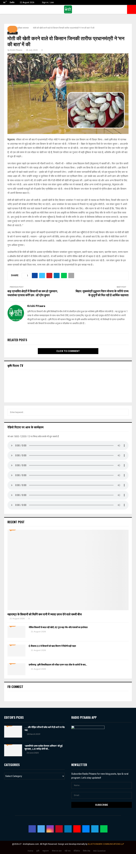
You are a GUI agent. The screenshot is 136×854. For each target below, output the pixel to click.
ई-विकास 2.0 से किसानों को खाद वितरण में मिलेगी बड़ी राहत (52, 646)
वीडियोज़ (77, 851)
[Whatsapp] (103, 829)
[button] (12, 29)
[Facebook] (32, 829)
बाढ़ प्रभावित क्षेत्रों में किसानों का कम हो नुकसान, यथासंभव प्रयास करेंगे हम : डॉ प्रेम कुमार (32, 293)
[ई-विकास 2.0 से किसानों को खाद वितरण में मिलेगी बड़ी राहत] (16, 651)
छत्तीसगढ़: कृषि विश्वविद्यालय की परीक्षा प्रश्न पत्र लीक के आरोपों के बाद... (58, 664)
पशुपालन (45, 851)
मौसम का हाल (57, 851)
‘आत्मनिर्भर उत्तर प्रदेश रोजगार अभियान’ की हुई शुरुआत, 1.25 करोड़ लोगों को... (44, 747)
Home (30, 851)
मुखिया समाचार (12, 33)
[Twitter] (41, 829)
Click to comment (68, 351)
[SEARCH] (125, 412)
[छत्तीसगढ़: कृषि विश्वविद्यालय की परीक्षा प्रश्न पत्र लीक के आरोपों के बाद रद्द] (16, 669)
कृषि (37, 851)
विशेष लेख (86, 851)
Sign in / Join (47, 2)
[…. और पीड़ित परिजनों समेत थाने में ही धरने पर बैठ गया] (13, 732)
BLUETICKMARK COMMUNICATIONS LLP (106, 844)
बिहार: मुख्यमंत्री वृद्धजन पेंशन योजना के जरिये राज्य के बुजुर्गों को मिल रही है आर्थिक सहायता (102, 293)
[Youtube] (77, 829)
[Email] (86, 829)
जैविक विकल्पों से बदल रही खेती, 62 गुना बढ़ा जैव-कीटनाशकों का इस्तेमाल (58, 627)
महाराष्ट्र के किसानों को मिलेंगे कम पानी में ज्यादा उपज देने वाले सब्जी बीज (44, 614)
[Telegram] (95, 829)
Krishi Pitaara (16, 50)
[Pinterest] (59, 829)
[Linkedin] (68, 829)
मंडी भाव (67, 851)
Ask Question (99, 851)
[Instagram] (50, 829)
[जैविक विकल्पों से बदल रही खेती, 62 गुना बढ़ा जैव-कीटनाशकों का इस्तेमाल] (16, 632)
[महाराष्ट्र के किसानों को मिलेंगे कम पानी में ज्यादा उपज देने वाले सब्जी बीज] (68, 570)
